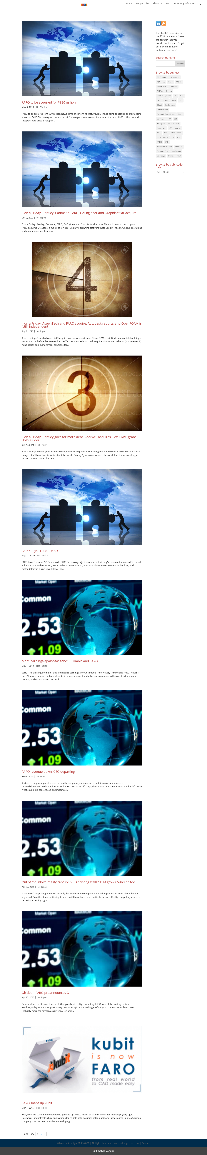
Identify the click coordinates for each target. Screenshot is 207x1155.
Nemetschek (176, 132)
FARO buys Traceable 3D (40, 551)
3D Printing (161, 77)
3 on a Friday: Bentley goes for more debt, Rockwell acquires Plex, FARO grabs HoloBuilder (79, 438)
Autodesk (173, 86)
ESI (175, 119)
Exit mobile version (104, 1150)
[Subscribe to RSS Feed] (163, 24)
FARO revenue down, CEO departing (48, 771)
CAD (182, 95)
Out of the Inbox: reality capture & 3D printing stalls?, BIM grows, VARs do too (78, 882)
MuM (166, 132)
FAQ (168, 3)
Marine (178, 128)
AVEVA (160, 91)
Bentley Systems (164, 95)
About (156, 3)
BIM (175, 95)
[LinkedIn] (158, 24)
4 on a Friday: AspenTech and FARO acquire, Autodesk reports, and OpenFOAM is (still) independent (82, 325)
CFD (180, 100)
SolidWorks (176, 151)
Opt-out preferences (184, 3)
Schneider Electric (164, 146)
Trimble (171, 155)
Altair (170, 82)
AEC (158, 82)
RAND (159, 142)
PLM (172, 137)
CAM (166, 100)
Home (129, 3)
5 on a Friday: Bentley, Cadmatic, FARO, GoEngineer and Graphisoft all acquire (79, 213)
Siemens (178, 146)
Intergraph (161, 128)
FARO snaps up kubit (37, 1103)
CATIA (173, 100)
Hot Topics (41, 107)
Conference (170, 105)
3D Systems (174, 77)
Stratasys (161, 155)
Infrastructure (173, 123)
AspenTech (161, 86)
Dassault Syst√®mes (166, 114)
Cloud (159, 105)
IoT (170, 128)
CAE (158, 100)
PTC (179, 137)
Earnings (160, 119)
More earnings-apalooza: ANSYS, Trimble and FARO (60, 661)
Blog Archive (142, 3)
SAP (166, 142)
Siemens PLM (162, 151)
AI (164, 82)
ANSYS (179, 82)
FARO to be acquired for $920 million (49, 102)
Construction (162, 109)
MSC (159, 132)
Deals (180, 114)
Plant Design (162, 137)
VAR (179, 155)
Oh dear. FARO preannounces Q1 (46, 992)
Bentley (169, 91)
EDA (169, 119)
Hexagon (161, 123)
